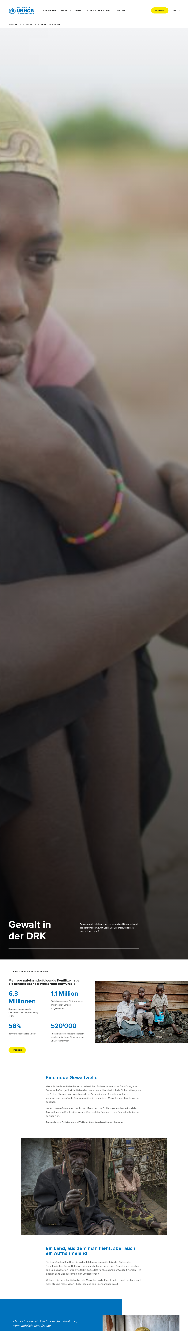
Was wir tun (49, 10)
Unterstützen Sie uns (98, 10)
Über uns (120, 10)
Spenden (159, 10)
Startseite (15, 24)
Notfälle (66, 10)
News (78, 10)
